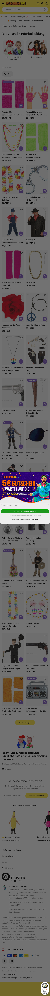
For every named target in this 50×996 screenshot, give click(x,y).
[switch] (45, 992)
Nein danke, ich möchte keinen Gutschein (25, 519)
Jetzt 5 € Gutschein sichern (25, 511)
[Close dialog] (48, 474)
